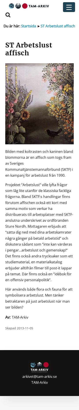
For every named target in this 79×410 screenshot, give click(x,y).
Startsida (28, 25)
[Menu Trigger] (69, 7)
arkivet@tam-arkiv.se (39, 376)
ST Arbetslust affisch (58, 25)
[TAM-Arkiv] (28, 6)
